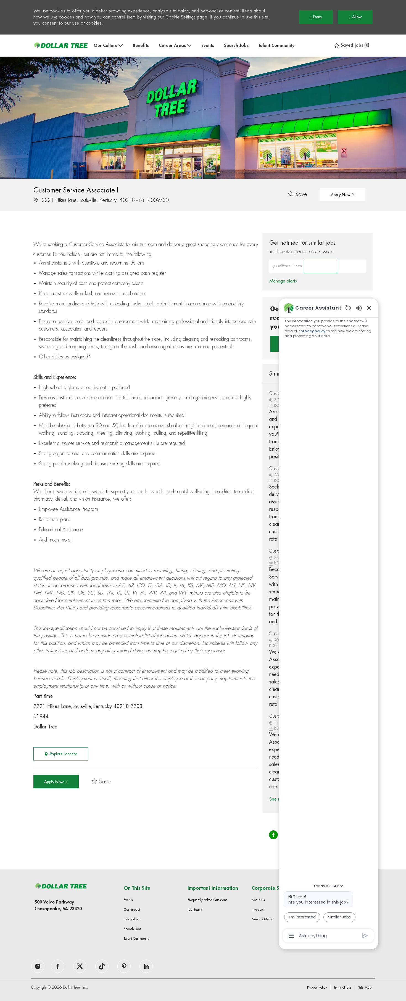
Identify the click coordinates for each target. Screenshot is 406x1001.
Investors (257, 909)
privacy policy (312, 331)
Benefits (141, 45)
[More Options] (291, 936)
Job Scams (195, 909)
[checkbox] (298, 194)
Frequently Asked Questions (207, 900)
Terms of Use (342, 987)
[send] (365, 935)
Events (207, 45)
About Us (258, 900)
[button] (342, 194)
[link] (283, 281)
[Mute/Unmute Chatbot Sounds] (359, 308)
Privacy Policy (317, 987)
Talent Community (276, 45)
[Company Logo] (61, 45)
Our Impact (132, 909)
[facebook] (37, 966)
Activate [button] (320, 266)
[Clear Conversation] (348, 307)
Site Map (364, 987)
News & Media (262, 919)
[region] (328, 621)
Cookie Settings (180, 17)
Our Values (131, 919)
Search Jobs (236, 45)
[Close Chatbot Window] (369, 308)
